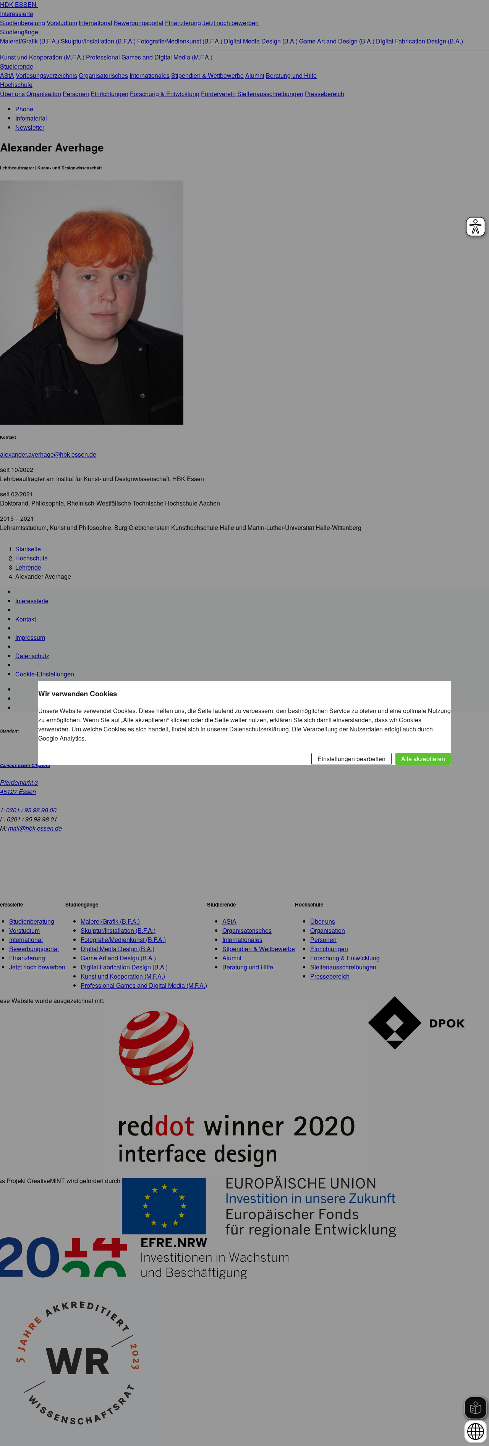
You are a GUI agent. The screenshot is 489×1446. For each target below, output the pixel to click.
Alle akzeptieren (423, 758)
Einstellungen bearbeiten (351, 758)
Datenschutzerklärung (259, 729)
